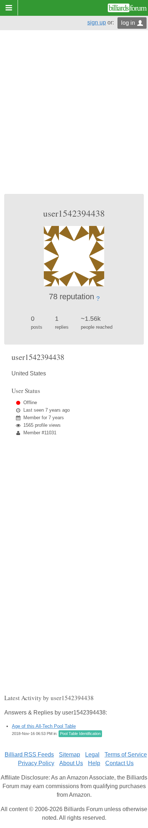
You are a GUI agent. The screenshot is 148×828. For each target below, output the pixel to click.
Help (94, 763)
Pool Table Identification (80, 733)
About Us (71, 763)
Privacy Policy (36, 763)
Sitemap (69, 754)
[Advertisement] (74, 116)
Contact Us (119, 763)
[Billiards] (127, 8)
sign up (96, 22)
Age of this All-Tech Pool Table (44, 726)
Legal (92, 754)
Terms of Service (126, 754)
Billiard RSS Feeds (29, 754)
